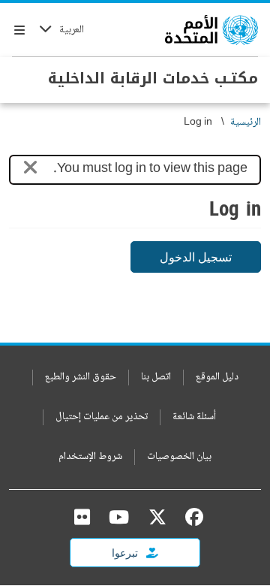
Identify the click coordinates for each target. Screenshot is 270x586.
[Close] (30, 170)
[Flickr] (82, 517)
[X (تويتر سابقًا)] (157, 517)
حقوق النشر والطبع (80, 377)
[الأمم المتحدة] (211, 30)
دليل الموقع (217, 377)
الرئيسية (245, 123)
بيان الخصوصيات (179, 457)
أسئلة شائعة (194, 417)
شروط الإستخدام (90, 457)
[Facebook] (190, 517)
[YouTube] (118, 517)
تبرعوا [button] (126, 552)
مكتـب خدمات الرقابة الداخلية (153, 78)
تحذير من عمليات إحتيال (102, 417)
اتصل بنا (156, 377)
